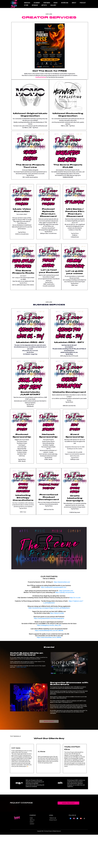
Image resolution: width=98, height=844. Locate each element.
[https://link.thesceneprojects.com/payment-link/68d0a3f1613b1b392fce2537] (30, 374)
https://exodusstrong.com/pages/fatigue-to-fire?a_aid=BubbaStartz (49, 608)
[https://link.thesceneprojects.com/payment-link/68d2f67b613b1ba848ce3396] (23, 256)
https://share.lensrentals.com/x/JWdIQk (49, 637)
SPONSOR (35, 5)
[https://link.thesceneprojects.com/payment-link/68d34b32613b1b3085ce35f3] (74, 421)
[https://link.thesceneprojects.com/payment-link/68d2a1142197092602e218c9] (21, 195)
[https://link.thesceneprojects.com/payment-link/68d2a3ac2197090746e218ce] (48, 195)
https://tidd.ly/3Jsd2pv (57, 613)
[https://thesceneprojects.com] (14, 4)
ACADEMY (37, 3)
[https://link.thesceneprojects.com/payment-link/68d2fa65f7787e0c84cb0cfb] (74, 256)
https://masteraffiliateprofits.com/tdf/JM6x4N (49, 630)
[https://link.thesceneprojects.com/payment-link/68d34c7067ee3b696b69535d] (23, 481)
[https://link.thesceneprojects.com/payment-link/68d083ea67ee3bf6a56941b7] (30, 147)
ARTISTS (44, 5)
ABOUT (74, 3)
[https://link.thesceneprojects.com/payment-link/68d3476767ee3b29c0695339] (21, 421)
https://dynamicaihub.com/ (62, 582)
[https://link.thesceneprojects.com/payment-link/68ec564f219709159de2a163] (69, 324)
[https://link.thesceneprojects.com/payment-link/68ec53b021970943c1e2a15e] (30, 324)
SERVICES (27, 3)
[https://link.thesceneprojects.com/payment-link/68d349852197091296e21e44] (48, 421)
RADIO (55, 3)
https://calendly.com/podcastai (64, 592)
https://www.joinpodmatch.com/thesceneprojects (49, 618)
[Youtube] (81, 818)
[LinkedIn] (77, 818)
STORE (26, 5)
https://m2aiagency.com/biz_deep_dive (49, 625)
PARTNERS (46, 3)
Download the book (41, 77)
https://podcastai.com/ (66, 590)
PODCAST (83, 3)
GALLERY (53, 5)
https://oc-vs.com (75, 597)
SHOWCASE (64, 3)
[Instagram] (74, 818)
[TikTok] (84, 818)
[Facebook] (70, 818)
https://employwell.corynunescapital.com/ (53, 587)
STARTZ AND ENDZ (21, 667)
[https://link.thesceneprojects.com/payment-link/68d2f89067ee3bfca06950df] (49, 256)
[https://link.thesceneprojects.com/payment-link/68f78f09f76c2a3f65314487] (50, 45)
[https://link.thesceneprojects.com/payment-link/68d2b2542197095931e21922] (74, 195)
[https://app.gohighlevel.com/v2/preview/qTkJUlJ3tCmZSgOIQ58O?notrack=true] (19, 818)
